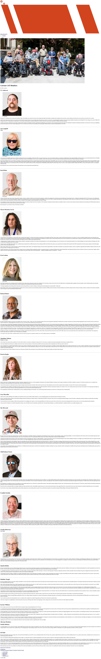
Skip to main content (3, 34)
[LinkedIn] (15, 650)
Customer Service (5, 655)
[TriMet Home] (50, 2)
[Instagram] (7, 650)
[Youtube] (19, 650)
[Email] (22, 650)
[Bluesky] (11, 650)
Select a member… (4, 88)
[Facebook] (2, 650)
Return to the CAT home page (5, 647)
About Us (4, 654)
